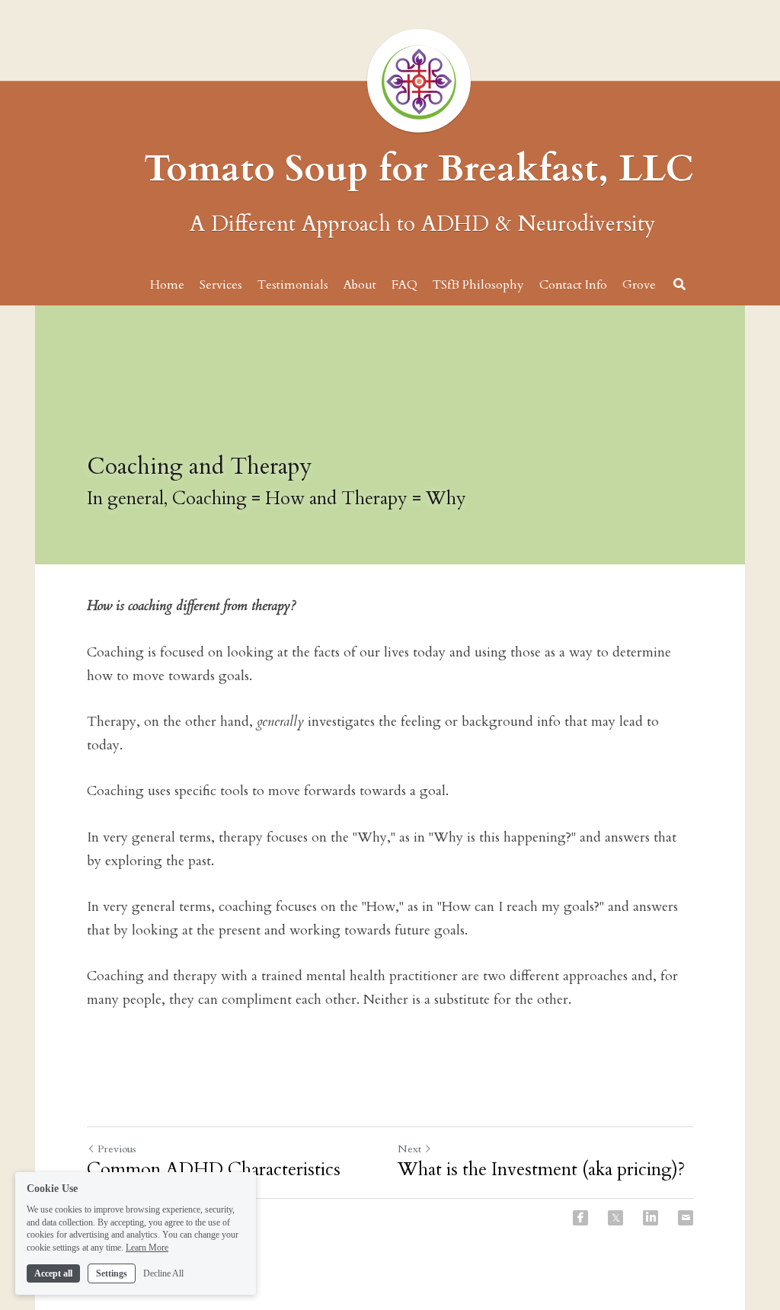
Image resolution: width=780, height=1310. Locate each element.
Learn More (147, 1247)
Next (409, 1149)
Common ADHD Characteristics (213, 1169)
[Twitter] (615, 1217)
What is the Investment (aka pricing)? (541, 1169)
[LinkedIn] (650, 1217)
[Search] (679, 284)
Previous (117, 1149)
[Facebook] (580, 1217)
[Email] (685, 1217)
